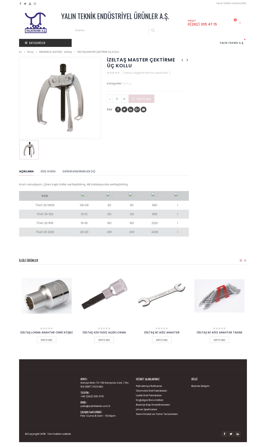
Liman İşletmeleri (146, 409)
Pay (109, 109)
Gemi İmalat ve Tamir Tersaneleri (157, 414)
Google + (137, 109)
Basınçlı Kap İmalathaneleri (153, 404)
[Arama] (153, 30)
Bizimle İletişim (200, 386)
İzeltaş (127, 83)
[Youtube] (30, 3)
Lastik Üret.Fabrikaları (149, 395)
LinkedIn (131, 109)
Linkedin (238, 434)
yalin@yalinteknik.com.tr (95, 406)
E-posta (143, 109)
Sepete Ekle (144, 99)
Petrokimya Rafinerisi (149, 386)
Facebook (118, 109)
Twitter (231, 434)
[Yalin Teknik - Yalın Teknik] (36, 22)
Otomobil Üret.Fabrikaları (151, 390)
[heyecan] (25, 3)
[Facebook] (20, 3)
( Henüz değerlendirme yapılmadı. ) (146, 73)
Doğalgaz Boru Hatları (149, 400)
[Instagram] (35, 3)
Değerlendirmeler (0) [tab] (79, 171)
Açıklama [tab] (26, 171)
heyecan (124, 109)
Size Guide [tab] (48, 171)
